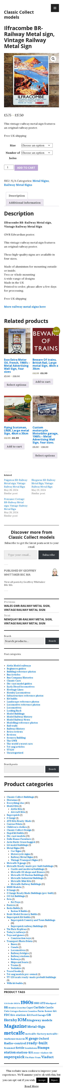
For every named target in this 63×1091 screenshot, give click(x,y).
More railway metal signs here (25, 306)
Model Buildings (16, 713)
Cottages (14, 1011)
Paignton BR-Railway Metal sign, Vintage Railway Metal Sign (15, 483)
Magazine (15, 1026)
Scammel (9, 1047)
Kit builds (12, 698)
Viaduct (47, 1057)
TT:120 (10, 749)
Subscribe (49, 554)
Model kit (20, 1039)
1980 (36, 1003)
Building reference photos (21, 671)
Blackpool (51, 1003)
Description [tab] (17, 195)
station (10, 1052)
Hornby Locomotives (18, 692)
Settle (20, 1048)
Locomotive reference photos (23, 704)
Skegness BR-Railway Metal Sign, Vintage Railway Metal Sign (43, 483)
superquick (14, 1057)
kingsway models (39, 1020)
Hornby (10, 1020)
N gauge (31, 1038)
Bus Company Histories (20, 677)
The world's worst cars (20, 743)
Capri (29, 1007)
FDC (7, 1015)
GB (48, 1015)
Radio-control (15, 1043)
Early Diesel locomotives (20, 686)
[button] (53, 59)
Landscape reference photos (23, 701)
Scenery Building (16, 737)
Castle (49, 1007)
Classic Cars (14, 680)
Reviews (11, 734)
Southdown (31, 1048)
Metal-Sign (36, 1027)
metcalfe (14, 1033)
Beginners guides (16, 668)
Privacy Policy (15, 1072)
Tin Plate (29, 1057)
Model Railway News (18, 719)
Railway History (16, 728)
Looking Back (14, 710)
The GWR (12, 740)
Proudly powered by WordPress (22, 1084)
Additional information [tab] (25, 202)
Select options (16, 384)
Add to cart (26, 168)
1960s (27, 1002)
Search (7, 636)
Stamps (43, 1048)
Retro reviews (15, 731)
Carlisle (39, 1007)
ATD (43, 1003)
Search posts (11, 764)
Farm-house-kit (47, 1011)
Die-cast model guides (19, 683)
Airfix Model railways (19, 665)
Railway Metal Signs (18, 184)
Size (13, 145)
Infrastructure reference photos (25, 695)
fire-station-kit (20, 1015)
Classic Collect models (19, 14)
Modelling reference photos (22, 722)
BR (6, 1007)
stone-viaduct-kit (42, 1052)
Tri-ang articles (16, 746)
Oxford (44, 1038)
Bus (24, 1008)
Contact (11, 1075)
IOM (22, 1019)
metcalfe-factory (35, 1033)
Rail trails (12, 725)
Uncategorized (15, 752)
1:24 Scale (8, 1003)
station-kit (24, 1052)
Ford (34, 1015)
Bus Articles (13, 674)
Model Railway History (19, 716)
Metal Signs (41, 180)
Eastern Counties (28, 1011)
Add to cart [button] (42, 381)
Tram (38, 1057)
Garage (41, 1015)
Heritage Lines (15, 689)
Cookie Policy (14, 1069)
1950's (17, 1003)
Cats (6, 1011)
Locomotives (14, 707)
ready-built (37, 1043)
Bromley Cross (15, 1008)
